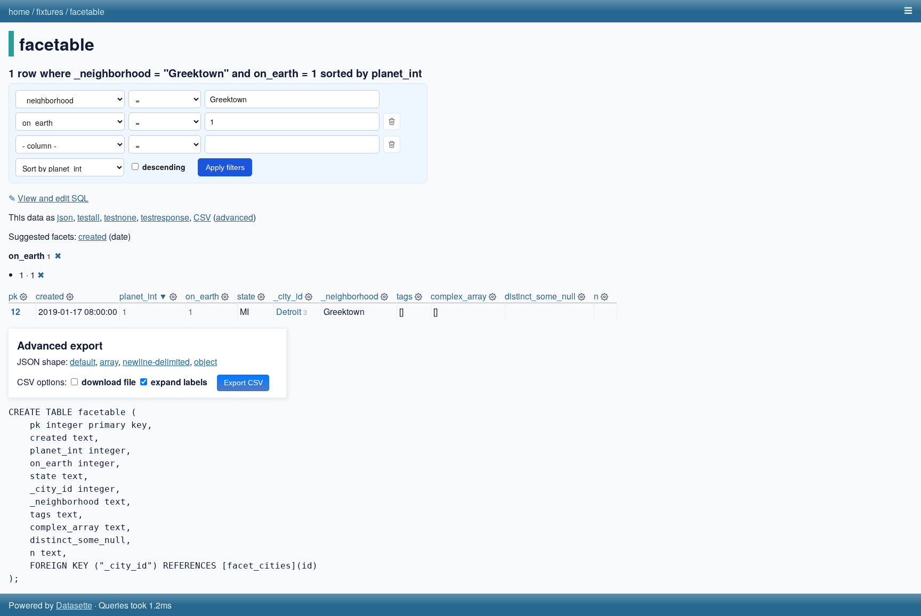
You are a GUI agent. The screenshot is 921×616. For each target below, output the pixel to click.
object (205, 361)
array (109, 361)
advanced (234, 217)
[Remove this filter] (391, 121)
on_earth (202, 296)
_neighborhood (349, 296)
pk (13, 296)
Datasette (74, 605)
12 (15, 311)
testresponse (165, 217)
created (92, 236)
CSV (202, 217)
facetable (87, 11)
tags (405, 296)
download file (107, 382)
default (82, 361)
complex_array (459, 296)
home (19, 11)
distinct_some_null (540, 296)
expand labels (178, 382)
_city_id (288, 296)
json (65, 217)
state (246, 296)
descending (162, 166)
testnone (120, 217)
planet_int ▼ (143, 296)
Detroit (288, 311)
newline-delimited (156, 361)
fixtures (49, 11)
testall (88, 217)
